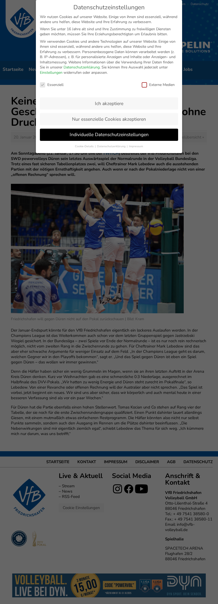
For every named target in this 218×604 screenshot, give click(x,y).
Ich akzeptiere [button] (109, 103)
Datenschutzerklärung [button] (111, 146)
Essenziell (55, 84)
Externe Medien (162, 84)
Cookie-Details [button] (84, 146)
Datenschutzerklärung (82, 67)
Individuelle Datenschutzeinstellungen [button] (109, 134)
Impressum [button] (136, 146)
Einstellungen (51, 72)
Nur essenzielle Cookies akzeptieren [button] (109, 119)
